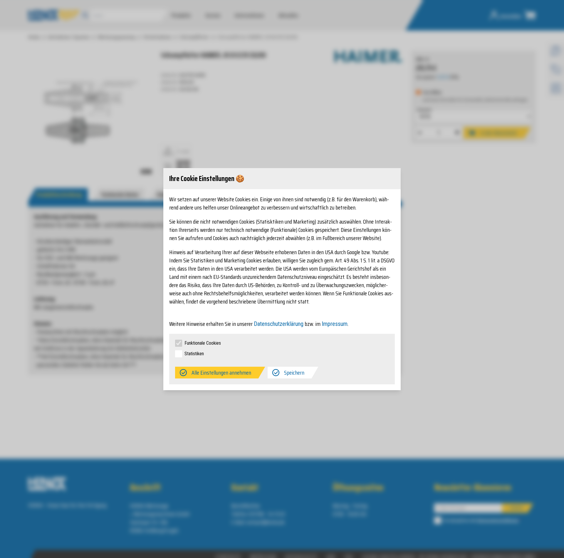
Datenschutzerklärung (278, 323)
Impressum (335, 323)
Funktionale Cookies (202, 343)
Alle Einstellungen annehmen (221, 372)
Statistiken (194, 353)
